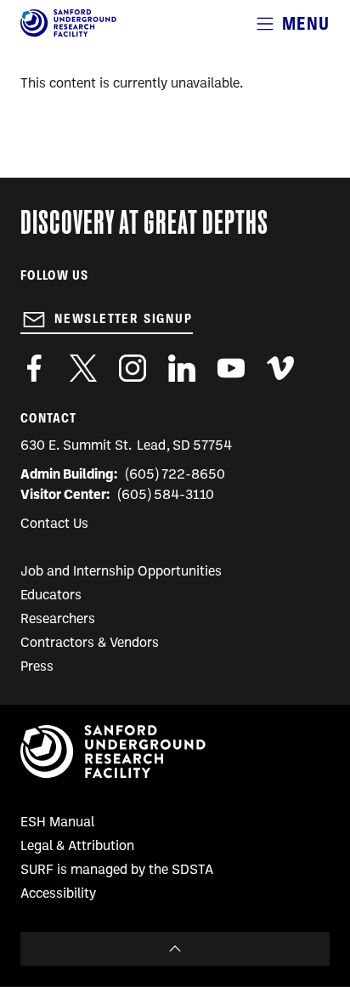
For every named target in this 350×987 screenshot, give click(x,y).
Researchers (57, 620)
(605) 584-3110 (166, 495)
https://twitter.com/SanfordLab (83, 368)
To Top (175, 949)
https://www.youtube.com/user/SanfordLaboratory (231, 368)
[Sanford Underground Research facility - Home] (68, 34)
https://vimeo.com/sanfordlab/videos (280, 368)
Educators (51, 596)
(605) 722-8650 (175, 475)
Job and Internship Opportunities (121, 572)
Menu (306, 23)
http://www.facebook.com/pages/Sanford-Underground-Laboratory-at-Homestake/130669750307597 (34, 368)
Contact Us (54, 524)
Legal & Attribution (77, 847)
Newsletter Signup (123, 318)
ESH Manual (57, 823)
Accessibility (58, 894)
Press (37, 667)
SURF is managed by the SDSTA (116, 870)
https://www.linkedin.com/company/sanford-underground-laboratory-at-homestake (181, 368)
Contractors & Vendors (89, 643)
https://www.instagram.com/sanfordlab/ (132, 368)
